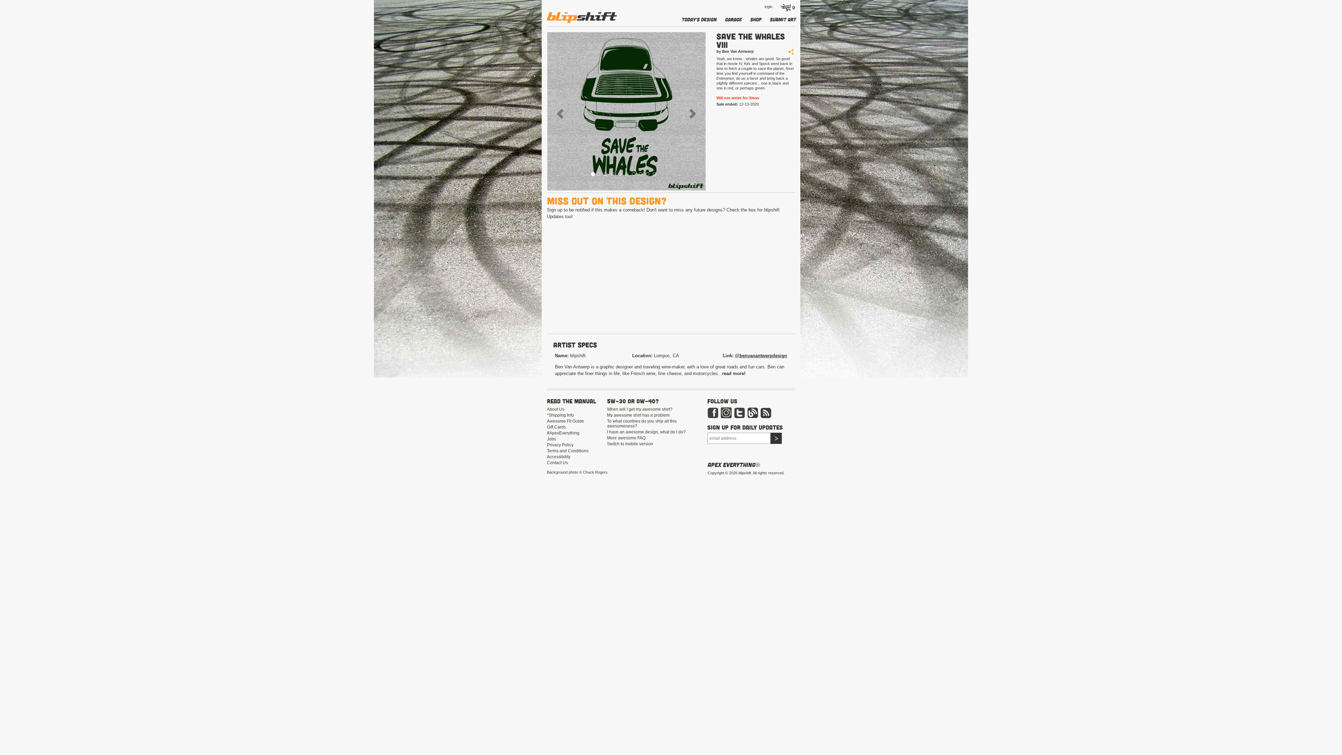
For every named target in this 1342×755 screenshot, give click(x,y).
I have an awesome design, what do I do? (646, 432)
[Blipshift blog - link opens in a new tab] (752, 412)
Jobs (551, 439)
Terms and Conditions (568, 450)
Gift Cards (556, 427)
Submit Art (783, 19)
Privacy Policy (560, 445)
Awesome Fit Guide (565, 421)
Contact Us (557, 462)
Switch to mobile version (630, 443)
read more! (733, 373)
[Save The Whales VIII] (626, 111)
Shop (756, 19)
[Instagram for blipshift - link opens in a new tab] (726, 412)
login (768, 7)
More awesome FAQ (626, 438)
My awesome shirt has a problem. (639, 415)
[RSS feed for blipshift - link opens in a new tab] (766, 412)
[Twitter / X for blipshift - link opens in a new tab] (739, 412)
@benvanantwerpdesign (761, 355)
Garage (733, 19)
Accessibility (558, 456)
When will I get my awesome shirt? (639, 409)
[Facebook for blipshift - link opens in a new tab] (713, 412)
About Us (555, 409)
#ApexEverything (563, 433)
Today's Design (699, 19)
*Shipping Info (560, 415)
